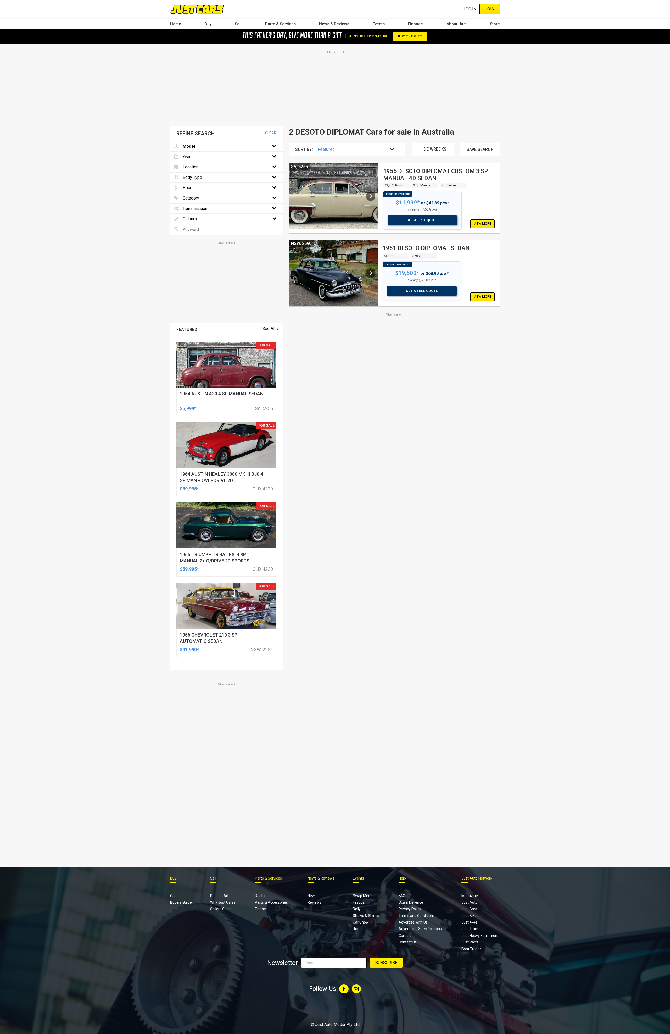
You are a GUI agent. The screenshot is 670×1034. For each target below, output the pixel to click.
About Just (456, 23)
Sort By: (304, 149)
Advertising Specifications (420, 929)
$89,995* (189, 488)
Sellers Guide (221, 909)
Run (356, 929)
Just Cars (469, 909)
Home (175, 23)
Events (379, 23)
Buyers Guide (181, 902)
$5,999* (188, 408)
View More (482, 223)
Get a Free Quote (422, 220)
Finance (415, 23)
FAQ (402, 896)
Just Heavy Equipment (480, 935)
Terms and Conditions (417, 916)
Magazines (470, 896)
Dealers (261, 896)
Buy (208, 23)
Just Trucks (471, 929)
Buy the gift (410, 36)
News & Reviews (334, 23)
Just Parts (469, 942)
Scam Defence (411, 902)
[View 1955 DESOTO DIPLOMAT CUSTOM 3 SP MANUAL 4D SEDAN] (370, 196)
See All (268, 328)
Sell (238, 23)
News (312, 896)
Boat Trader (471, 949)
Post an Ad (219, 896)
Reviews (314, 902)
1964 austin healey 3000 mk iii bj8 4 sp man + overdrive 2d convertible (221, 480)
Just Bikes (469, 916)
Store (495, 23)
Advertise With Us (413, 922)
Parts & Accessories (271, 902)
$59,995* (189, 569)
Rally (357, 909)
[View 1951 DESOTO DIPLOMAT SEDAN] (370, 273)
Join (489, 9)
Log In (470, 9)
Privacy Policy (410, 909)
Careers (405, 935)
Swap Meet (362, 896)
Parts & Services (280, 23)
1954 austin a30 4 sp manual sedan (221, 393)
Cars (174, 896)
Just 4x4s (469, 922)
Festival (359, 902)
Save (480, 149)
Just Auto (469, 902)
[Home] (197, 9)
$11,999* (408, 202)
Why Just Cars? (223, 902)
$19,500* (407, 273)
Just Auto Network (476, 878)
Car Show (361, 922)
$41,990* (189, 649)
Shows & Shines (366, 916)
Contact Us (408, 942)
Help (402, 878)
